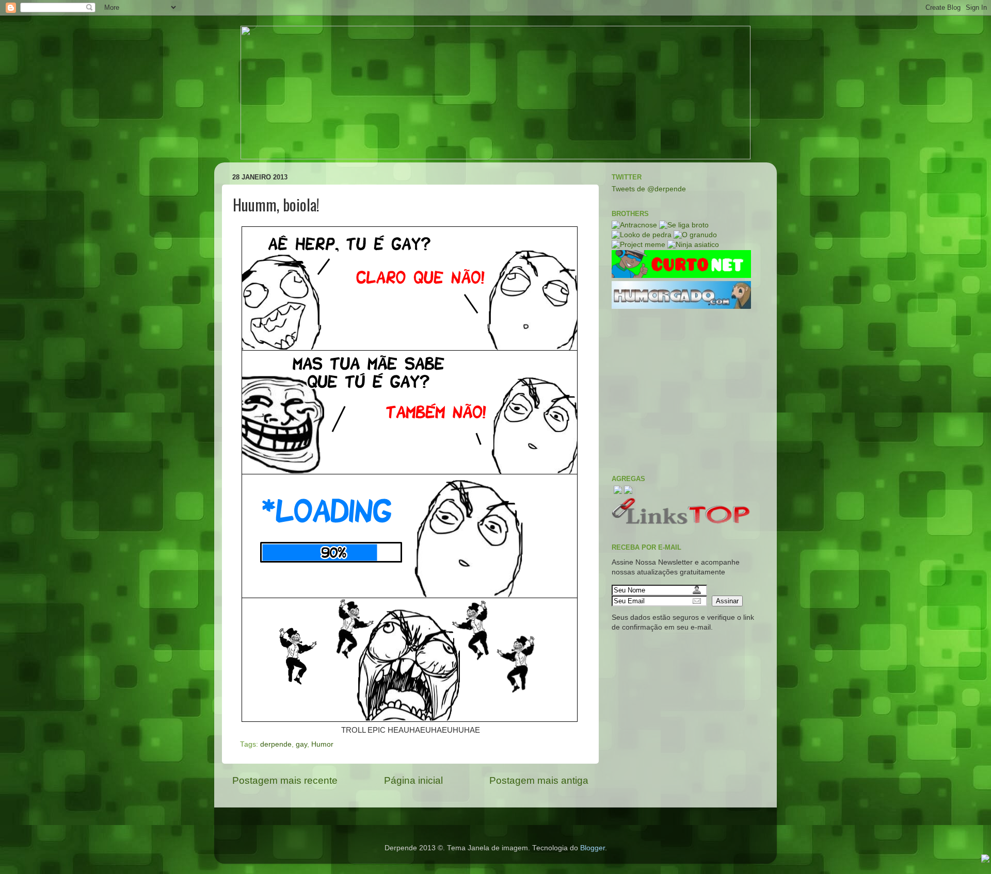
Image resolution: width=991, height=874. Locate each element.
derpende (276, 744)
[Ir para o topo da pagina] (985, 860)
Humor (322, 744)
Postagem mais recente (285, 780)
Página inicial (413, 780)
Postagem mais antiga (538, 780)
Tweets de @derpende (649, 189)
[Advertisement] (689, 391)
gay (301, 744)
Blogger (592, 848)
